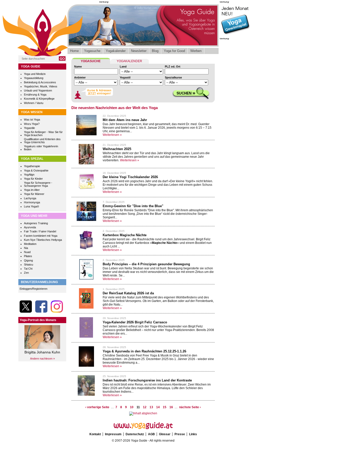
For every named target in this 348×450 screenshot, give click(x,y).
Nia (26, 247)
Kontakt (95, 434)
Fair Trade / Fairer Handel (40, 231)
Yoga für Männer (34, 193)
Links (193, 434)
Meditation (30, 243)
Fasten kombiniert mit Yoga (40, 235)
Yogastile (29, 127)
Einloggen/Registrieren (33, 288)
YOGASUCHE (91, 61)
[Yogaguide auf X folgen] (26, 311)
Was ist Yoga (32, 119)
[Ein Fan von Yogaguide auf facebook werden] (41, 311)
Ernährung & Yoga (35, 94)
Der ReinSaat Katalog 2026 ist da (128, 293)
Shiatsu (28, 264)
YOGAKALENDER (129, 61)
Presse (180, 434)
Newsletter (138, 51)
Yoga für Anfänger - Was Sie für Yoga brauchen (43, 133)
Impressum (113, 434)
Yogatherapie (32, 166)
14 (158, 407)
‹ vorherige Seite (97, 407)
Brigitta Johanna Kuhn (42, 352)
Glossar (164, 434)
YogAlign (29, 174)
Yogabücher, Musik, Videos (40, 86)
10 (131, 407)
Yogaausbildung (33, 78)
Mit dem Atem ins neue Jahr (125, 120)
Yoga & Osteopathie (36, 170)
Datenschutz (135, 434)
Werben (196, 51)
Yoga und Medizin (35, 73)
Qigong (28, 260)
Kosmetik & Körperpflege (39, 98)
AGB (151, 434)
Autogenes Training (36, 223)
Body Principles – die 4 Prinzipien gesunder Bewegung (146, 264)
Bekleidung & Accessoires (40, 82)
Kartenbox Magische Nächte (124, 235)
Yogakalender (116, 51)
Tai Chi (28, 268)
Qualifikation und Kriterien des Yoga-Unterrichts (42, 141)
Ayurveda (30, 227)
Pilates (28, 256)
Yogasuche (92, 51)
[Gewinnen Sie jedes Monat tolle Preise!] (235, 34)
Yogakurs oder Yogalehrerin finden (41, 148)
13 (151, 407)
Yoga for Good (174, 51)
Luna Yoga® (31, 206)
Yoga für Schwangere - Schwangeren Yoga (38, 184)
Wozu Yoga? (31, 123)
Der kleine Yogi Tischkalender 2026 (130, 177)
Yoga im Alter (32, 189)
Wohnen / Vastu (33, 102)
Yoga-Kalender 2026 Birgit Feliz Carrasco (135, 322)
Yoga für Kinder (33, 178)
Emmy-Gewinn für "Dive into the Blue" (133, 206)
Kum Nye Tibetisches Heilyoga (43, 239)
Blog (155, 51)
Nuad (27, 252)
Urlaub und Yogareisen (38, 90)
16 (171, 407)
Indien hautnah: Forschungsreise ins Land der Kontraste (147, 380)
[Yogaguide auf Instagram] (57, 311)
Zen (26, 272)
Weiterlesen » (112, 135)
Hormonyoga (32, 202)
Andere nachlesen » (42, 358)
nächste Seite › (190, 407)
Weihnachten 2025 (117, 149)
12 (144, 407)
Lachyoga (30, 198)
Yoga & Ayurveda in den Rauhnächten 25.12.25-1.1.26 (144, 351)
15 (164, 407)
